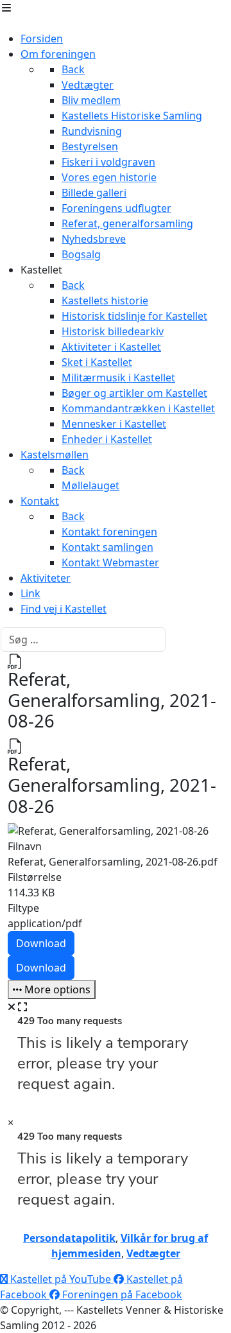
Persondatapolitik (69, 1238)
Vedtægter (153, 1253)
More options (56, 989)
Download (41, 943)
